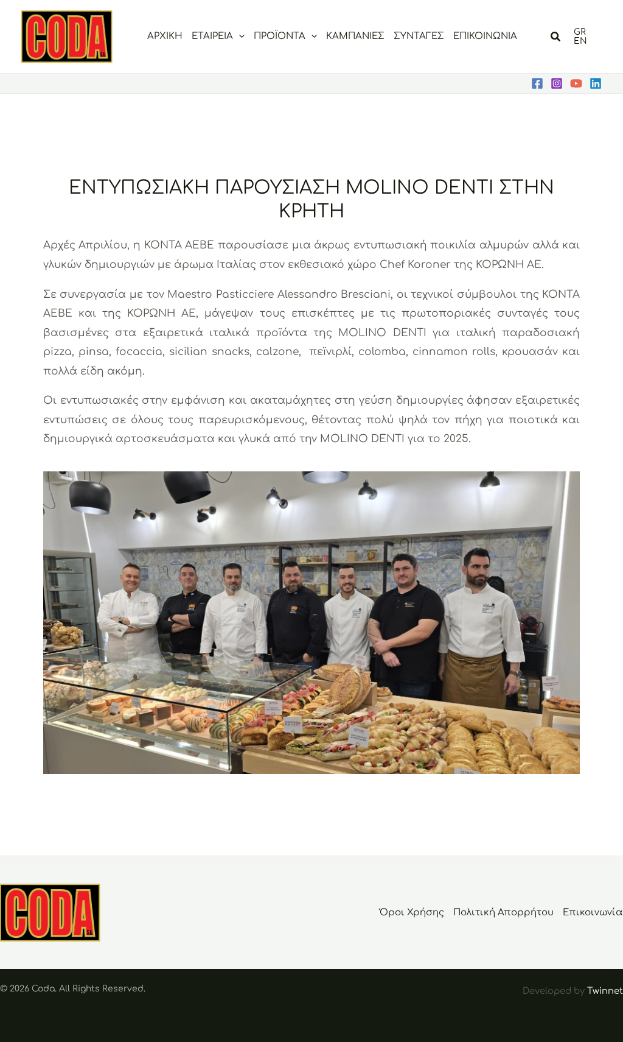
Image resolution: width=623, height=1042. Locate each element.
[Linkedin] (596, 83)
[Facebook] (537, 83)
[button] (239, 36)
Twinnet (605, 991)
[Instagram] (557, 83)
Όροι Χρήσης (412, 912)
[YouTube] (576, 83)
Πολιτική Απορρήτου (503, 912)
